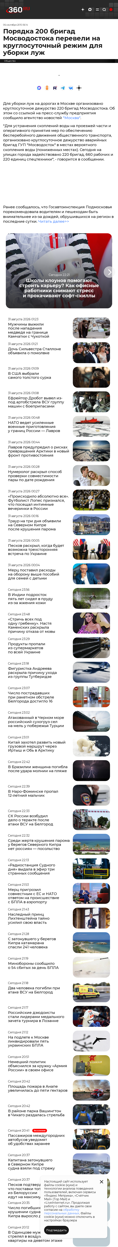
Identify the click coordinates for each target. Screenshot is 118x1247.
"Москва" (71, 118)
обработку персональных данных (61, 1211)
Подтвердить (56, 1230)
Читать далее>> (53, 221)
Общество (10, 61)
